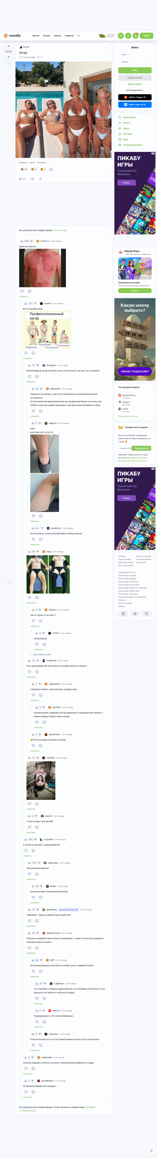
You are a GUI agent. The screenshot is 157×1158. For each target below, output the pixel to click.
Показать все (60, 230)
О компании (141, 562)
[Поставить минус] (9, 57)
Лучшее (46, 35)
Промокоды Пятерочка (128, 582)
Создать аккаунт (135, 78)
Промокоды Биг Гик (127, 572)
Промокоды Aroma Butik (128, 585)
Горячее (35, 35)
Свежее (57, 35)
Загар (32, 162)
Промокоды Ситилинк (128, 594)
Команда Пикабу (125, 562)
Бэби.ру (121, 606)
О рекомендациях (143, 559)
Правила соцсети (143, 556)
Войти (147, 35)
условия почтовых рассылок (133, 461)
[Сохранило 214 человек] (32, 179)
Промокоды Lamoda (127, 575)
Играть (134, 290)
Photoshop (41, 162)
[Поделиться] (40, 179)
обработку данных (138, 458)
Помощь (122, 556)
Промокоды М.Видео (127, 579)
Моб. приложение (126, 565)
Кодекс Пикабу (124, 559)
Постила (122, 600)
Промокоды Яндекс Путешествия (132, 588)
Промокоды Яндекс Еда (128, 591)
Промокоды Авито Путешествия (132, 597)
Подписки (69, 35)
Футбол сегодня (125, 603)
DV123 (26, 47)
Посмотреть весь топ (128, 416)
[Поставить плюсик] (9, 46)
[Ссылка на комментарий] (67, 241)
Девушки (23, 162)
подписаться (141, 448)
